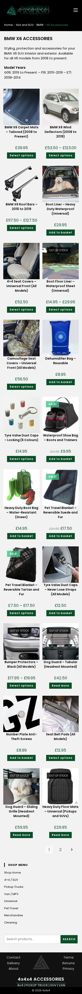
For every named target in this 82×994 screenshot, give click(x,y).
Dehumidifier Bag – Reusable (60, 360)
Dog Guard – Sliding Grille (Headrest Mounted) (21, 811)
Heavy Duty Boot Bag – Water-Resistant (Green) (21, 512)
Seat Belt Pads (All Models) (60, 736)
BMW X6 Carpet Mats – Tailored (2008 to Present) (21, 132)
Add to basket (60, 232)
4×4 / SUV (11, 880)
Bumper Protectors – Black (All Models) (21, 664)
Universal (10, 901)
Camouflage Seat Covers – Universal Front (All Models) (21, 363)
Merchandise (13, 915)
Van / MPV (11, 894)
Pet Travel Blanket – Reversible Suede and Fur (60, 512)
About (14, 968)
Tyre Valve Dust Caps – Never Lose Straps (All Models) (61, 589)
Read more (60, 685)
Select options (21, 155)
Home (8, 25)
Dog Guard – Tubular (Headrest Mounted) (60, 664)
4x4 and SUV (25, 25)
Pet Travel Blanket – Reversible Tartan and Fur (21, 589)
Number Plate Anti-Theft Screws (21, 736)
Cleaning (10, 922)
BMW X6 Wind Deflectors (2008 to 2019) (61, 132)
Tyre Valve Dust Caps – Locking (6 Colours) (21, 437)
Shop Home (12, 872)
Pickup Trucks (13, 887)
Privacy (68, 968)
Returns (68, 963)
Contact (14, 957)
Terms (68, 957)
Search (69, 939)
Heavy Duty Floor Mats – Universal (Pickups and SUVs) (60, 811)
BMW (40, 25)
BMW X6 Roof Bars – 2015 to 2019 (21, 206)
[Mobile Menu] (74, 9)
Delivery (13, 963)
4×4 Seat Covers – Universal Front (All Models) (21, 286)
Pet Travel (11, 908)
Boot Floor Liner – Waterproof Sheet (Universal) (60, 286)
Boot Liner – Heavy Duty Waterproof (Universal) (60, 209)
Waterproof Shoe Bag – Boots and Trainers (60, 437)
